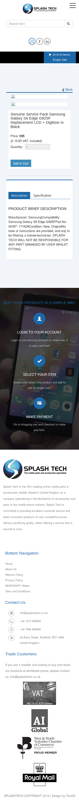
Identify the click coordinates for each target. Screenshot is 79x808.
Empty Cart (60, 60)
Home (8, 564)
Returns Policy (14, 575)
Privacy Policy (14, 580)
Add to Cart (20, 163)
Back (69, 89)
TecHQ (70, 796)
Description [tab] (19, 195)
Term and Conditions (17, 591)
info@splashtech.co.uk (34, 613)
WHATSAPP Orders (17, 586)
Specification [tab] (42, 195)
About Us (11, 569)
